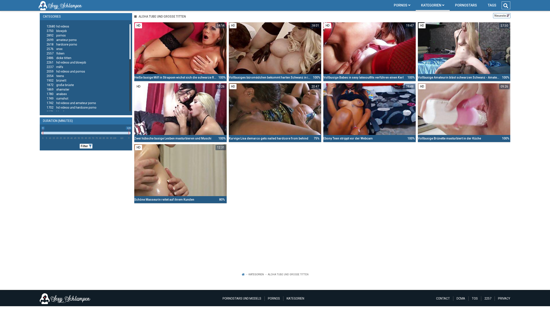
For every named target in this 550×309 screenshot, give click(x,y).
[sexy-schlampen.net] (60, 5)
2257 (487, 298)
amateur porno (62, 40)
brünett (56, 80)
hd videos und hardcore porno (71, 107)
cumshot (57, 98)
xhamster (58, 89)
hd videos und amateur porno (71, 103)
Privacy (504, 298)
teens (55, 76)
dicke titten (59, 58)
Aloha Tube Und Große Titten (288, 274)
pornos (56, 35)
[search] (505, 6)
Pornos (274, 298)
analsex (57, 94)
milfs (55, 67)
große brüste (60, 85)
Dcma (461, 298)
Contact (443, 298)
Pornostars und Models (242, 298)
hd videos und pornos (66, 71)
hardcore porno (62, 44)
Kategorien (256, 274)
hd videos (58, 26)
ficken (55, 53)
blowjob (57, 31)
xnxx (55, 49)
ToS (475, 298)
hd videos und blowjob (66, 62)
